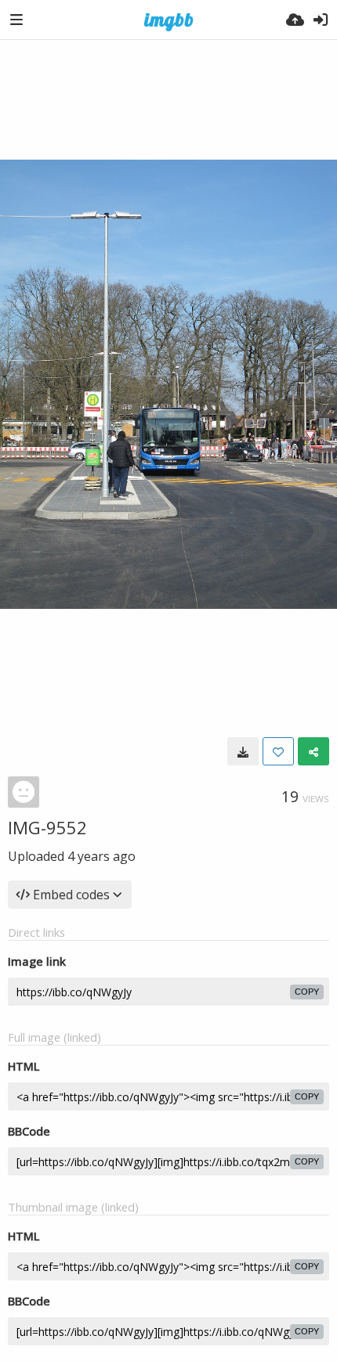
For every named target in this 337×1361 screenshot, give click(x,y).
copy (307, 991)
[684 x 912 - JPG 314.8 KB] (243, 751)
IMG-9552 (47, 827)
